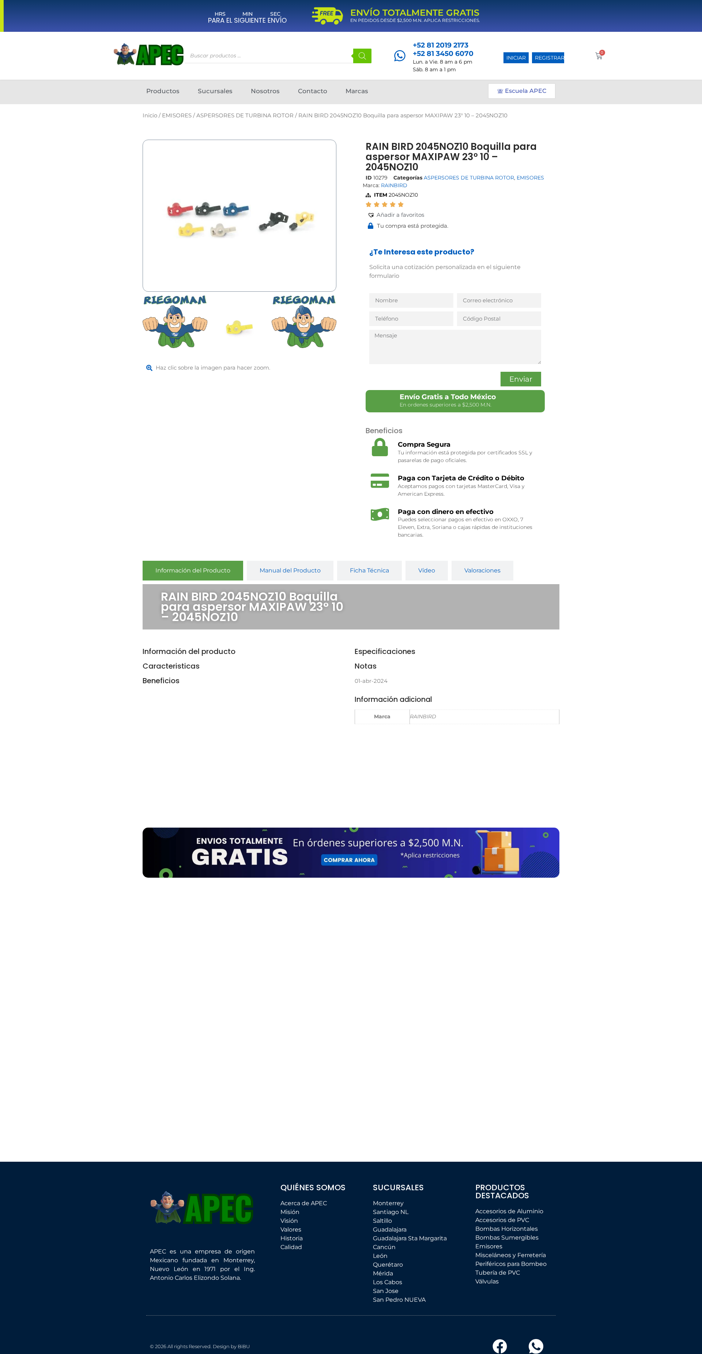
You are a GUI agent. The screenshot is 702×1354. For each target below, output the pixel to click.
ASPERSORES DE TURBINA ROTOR (245, 115)
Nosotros (265, 91)
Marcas (357, 91)
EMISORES (177, 115)
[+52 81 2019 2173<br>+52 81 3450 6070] (399, 55)
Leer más (278, 1074)
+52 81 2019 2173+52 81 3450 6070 (443, 49)
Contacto (312, 91)
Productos (163, 91)
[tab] (193, 570)
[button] (395, 215)
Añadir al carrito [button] (192, 1110)
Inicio (150, 115)
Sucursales (215, 91)
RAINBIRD (394, 185)
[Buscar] (362, 56)
